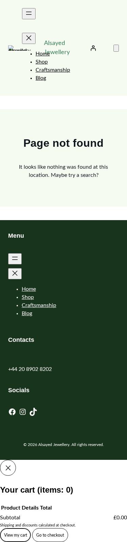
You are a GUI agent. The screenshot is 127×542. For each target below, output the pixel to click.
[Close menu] (29, 38)
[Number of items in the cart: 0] (116, 48)
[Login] (93, 48)
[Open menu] (29, 13)
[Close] (8, 468)
